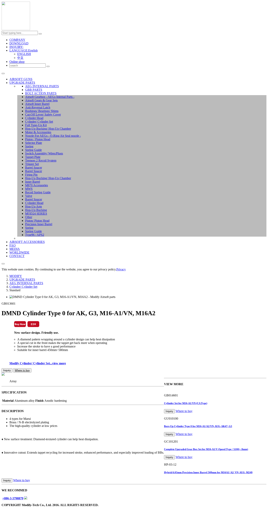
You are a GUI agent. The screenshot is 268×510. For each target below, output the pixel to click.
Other (28, 217)
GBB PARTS (33, 89)
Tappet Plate (32, 157)
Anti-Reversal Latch (37, 107)
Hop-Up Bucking (36, 210)
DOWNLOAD (18, 43)
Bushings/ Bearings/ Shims (41, 111)
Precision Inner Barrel (38, 224)
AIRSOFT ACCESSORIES (27, 242)
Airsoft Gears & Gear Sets (41, 100)
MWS (29, 188)
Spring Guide (33, 150)
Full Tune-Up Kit (36, 125)
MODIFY (15, 276)
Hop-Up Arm (33, 206)
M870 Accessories (36, 185)
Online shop (17, 61)
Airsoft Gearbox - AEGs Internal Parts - (49, 96)
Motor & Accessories (38, 132)
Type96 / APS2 (34, 234)
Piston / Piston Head (37, 139)
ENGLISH (24, 54)
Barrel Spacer (33, 167)
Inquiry (7, 370)
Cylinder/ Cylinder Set (39, 121)
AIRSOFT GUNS (20, 79)
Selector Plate (33, 142)
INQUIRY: (16, 47)
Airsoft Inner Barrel (37, 104)
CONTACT (17, 256)
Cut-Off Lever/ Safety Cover (43, 114)
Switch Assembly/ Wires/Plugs (44, 153)
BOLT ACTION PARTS (41, 93)
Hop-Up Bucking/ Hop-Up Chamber (48, 128)
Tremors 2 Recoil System (40, 160)
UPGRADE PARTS (22, 82)
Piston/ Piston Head (37, 220)
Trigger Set (32, 164)
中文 (20, 57)
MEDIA (14, 249)
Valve (28, 196)
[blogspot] (25, 498)
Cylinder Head (34, 118)
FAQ (12, 245)
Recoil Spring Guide (38, 192)
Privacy (121, 269)
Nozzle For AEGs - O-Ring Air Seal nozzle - (53, 135)
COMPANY (17, 39)
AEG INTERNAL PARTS (42, 86)
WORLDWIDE (19, 252)
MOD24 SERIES (36, 213)
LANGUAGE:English (23, 50)
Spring (29, 146)
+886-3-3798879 (12, 498)
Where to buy (22, 370)
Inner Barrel (32, 181)
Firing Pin (31, 174)
